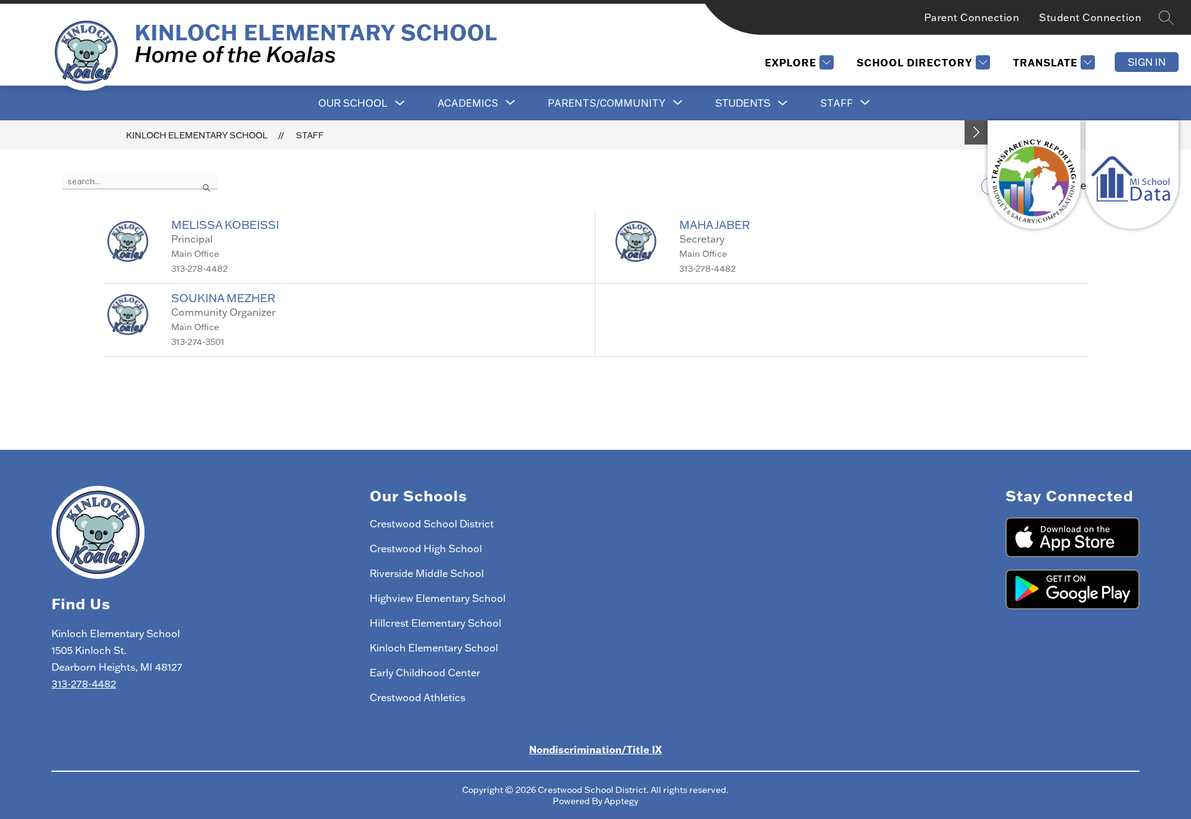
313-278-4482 (83, 684)
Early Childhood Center (425, 672)
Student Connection (1090, 17)
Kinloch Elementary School (197, 135)
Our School (353, 103)
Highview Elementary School (438, 598)
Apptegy (621, 801)
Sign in (1147, 62)
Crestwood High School (426, 548)
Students (742, 103)
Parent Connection (972, 17)
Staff (310, 135)
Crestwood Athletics (417, 697)
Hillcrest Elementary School (435, 623)
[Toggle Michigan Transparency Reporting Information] (976, 132)
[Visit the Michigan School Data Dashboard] (1132, 174)
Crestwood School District (432, 523)
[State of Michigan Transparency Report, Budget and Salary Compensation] (1034, 174)
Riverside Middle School (427, 573)
